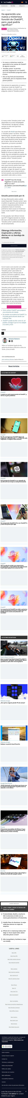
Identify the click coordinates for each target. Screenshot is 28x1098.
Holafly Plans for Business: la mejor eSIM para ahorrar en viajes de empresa (14, 924)
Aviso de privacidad (19, 251)
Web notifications (6, 1075)
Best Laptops (14, 969)
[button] (2, 2)
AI (2, 333)
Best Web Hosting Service (14, 959)
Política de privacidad (7, 1065)
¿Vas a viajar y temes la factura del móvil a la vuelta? (14, 908)
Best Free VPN (14, 956)
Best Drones (14, 1023)
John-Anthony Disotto (12, 29)
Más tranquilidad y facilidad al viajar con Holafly (14, 940)
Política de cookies (6, 1069)
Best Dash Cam (14, 1020)
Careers (4, 1082)
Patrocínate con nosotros (8, 1072)
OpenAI (3, 10)
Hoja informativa (22, 56)
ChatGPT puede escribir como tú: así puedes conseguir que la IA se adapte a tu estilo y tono (14, 322)
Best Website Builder (14, 962)
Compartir (6, 56)
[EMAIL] (12, 341)
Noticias (4, 29)
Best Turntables (14, 1001)
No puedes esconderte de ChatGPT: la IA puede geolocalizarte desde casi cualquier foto (14, 316)
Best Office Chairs (14, 1011)
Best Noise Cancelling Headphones (14, 1004)
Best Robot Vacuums (14, 1027)
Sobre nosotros (5, 1052)
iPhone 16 (21, 6)
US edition (12, 1094)
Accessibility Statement (7, 1078)
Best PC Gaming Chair (14, 978)
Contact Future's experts (8, 1055)
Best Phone (14, 985)
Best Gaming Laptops (14, 972)
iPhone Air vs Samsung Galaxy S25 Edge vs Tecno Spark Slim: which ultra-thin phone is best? (14, 932)
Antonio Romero (13, 28)
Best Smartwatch (14, 994)
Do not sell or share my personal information (13, 1085)
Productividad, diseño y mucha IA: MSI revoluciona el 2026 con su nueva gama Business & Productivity (15, 916)
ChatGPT (9, 10)
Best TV (14, 988)
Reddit (13, 131)
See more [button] (14, 191)
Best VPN (14, 952)
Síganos (13, 56)
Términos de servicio (20, 250)
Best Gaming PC (14, 975)
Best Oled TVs (14, 991)
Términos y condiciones (8, 1062)
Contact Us (4, 1059)
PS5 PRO (13, 6)
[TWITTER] (10, 341)
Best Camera (14, 1017)
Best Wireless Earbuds (14, 1007)
